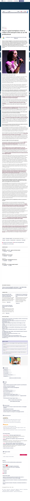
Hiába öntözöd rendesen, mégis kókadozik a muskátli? (11, 420)
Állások (5, 382)
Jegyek (10, 251)
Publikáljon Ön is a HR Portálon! (8, 243)
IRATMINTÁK (25, 12)
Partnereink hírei (7, 415)
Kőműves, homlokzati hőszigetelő (9, 386)
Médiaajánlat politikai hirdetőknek (7, 491)
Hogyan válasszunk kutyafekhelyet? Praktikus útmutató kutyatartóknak (14, 429)
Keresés (4, 453)
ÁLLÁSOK (21, 12)
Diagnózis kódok (7, 451)
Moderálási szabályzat (6, 490)
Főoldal (4, 238)
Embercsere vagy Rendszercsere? (15, 435)
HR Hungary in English (9, 238)
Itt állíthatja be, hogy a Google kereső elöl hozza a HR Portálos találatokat (15, 38)
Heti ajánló (6, 341)
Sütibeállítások (17, 490)
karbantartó (5, 388)
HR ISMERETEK (9, 12)
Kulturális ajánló (6, 475)
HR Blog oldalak (7, 433)
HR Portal (5, 28)
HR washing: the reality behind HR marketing (11, 333)
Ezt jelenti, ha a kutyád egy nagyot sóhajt (9, 426)
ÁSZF (5, 489)
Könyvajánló (6, 464)
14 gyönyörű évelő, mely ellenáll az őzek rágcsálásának (12, 422)
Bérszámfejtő (7, 370)
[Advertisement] (15, 276)
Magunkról (17, 489)
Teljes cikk (8, 302)
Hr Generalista (7, 373)
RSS (2, 489)
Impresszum (8, 489)
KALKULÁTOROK (14, 12)
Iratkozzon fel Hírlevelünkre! (8, 242)
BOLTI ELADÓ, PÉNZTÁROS (9, 391)
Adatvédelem (25, 489)
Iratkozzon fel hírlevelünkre (18, 491)
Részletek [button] (5, 251)
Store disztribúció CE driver (9, 390)
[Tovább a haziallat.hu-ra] (15, 424)
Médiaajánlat (12, 490)
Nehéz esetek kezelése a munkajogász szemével (11, 410)
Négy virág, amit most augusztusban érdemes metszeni (12, 419)
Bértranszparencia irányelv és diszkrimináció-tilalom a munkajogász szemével (15, 407)
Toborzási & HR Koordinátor (9, 374)
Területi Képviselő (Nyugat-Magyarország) (12, 394)
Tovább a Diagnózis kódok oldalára (8, 456)
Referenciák (13, 489)
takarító (4, 383)
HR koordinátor (7, 372)
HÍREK (6, 12)
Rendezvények (6, 405)
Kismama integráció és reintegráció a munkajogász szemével (13, 411)
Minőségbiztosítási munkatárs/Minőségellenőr (11, 387)
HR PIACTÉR (18, 12)
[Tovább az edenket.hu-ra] (15, 417)
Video (5, 460)
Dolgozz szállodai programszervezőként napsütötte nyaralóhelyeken (15, 384)
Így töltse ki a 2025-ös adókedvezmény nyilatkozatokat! (12, 462)
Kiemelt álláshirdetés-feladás (15, 401)
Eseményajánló (5, 247)
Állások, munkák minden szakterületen (15, 399)
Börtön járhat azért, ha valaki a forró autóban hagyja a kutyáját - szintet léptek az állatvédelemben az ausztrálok (14, 428)
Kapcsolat (21, 489)
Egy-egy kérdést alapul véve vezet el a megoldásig (11, 467)
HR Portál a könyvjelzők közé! (19, 242)
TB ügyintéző (7, 369)
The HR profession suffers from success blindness (11, 335)
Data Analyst (5, 334)
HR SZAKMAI (3, 12)
